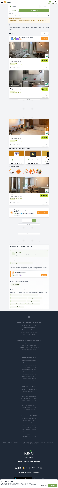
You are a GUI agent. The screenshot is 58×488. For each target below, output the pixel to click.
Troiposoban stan (18, 304)
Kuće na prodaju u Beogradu (29, 429)
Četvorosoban (33, 304)
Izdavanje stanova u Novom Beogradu (29, 347)
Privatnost (34, 443)
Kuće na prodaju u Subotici (29, 425)
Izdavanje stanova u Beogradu (29, 343)
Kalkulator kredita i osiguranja (29, 436)
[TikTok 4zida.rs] (40, 479)
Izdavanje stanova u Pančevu (29, 403)
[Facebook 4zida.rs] (34, 479)
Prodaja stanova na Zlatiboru (29, 378)
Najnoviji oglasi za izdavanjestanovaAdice (21, 263)
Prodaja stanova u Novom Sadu (29, 360)
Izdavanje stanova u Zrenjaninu (29, 398)
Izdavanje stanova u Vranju (29, 407)
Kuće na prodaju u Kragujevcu (29, 423)
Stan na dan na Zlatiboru (29, 409)
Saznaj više (44, 485)
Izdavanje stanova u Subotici (29, 396)
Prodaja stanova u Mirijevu (29, 334)
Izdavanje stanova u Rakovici (29, 352)
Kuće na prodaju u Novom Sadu (29, 418)
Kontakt (16, 442)
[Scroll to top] (29, 317)
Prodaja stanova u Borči (29, 327)
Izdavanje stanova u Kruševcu (29, 400)
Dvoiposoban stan (18, 301)
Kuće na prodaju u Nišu (29, 420)
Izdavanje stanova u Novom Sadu (29, 389)
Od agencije (49, 15)
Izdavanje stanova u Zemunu (29, 345)
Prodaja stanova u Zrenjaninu (29, 369)
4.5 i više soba (17, 307)
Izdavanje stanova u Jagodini (29, 405)
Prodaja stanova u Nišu (29, 363)
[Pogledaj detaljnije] (29, 50)
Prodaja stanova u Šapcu (29, 372)
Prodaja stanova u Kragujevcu (29, 365)
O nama (10, 442)
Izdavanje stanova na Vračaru (29, 349)
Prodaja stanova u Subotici (29, 367)
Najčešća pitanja (25, 443)
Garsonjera (16, 295)
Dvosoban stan (35, 298)
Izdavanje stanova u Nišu (29, 391)
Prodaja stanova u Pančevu (29, 376)
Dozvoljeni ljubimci (14, 15)
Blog (4, 442)
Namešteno (33, 15)
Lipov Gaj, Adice (15, 284)
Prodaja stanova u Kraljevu (29, 381)
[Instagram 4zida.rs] (37, 479)
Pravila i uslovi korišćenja (48, 442)
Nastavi (53, 485)
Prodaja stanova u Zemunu (29, 330)
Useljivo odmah (24, 15)
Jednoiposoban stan (18, 298)
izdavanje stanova (16, 24)
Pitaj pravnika (29, 434)
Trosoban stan (34, 301)
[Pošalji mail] (43, 479)
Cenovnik (37, 442)
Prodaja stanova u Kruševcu (29, 374)
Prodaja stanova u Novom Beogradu (29, 332)
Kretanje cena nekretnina (29, 432)
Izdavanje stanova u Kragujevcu (29, 394)
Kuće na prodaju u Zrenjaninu (29, 427)
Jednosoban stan (30, 295)
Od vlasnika (40, 15)
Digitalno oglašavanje (26, 442)
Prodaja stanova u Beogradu (29, 325)
